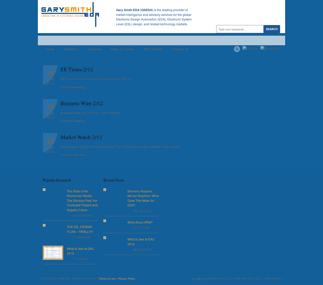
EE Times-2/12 (77, 69)
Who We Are (153, 49)
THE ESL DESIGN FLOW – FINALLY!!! (80, 229)
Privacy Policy (126, 278)
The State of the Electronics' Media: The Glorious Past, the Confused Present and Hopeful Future (82, 200)
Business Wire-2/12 (82, 103)
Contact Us (180, 49)
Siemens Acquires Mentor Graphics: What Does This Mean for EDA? (143, 198)
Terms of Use (107, 278)
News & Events (122, 49)
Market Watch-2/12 (81, 137)
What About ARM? (140, 222)
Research (71, 49)
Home (49, 49)
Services (94, 49)
